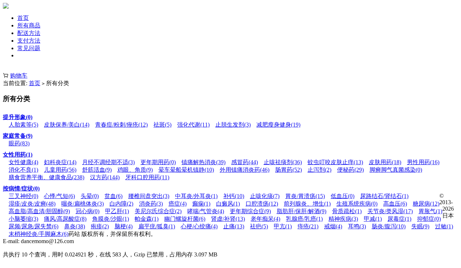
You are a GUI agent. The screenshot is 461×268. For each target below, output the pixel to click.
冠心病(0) (87, 211)
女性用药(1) (17, 154)
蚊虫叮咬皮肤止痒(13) (335, 162)
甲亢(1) (283, 226)
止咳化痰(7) (264, 196)
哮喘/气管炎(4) (205, 211)
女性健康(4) (23, 162)
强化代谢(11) (193, 125)
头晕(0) (90, 196)
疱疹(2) (100, 226)
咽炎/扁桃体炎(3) (82, 204)
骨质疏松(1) (347, 211)
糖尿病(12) (426, 204)
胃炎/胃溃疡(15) (305, 196)
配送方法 (28, 33)
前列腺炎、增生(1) (307, 204)
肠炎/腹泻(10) (389, 226)
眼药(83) (19, 143)
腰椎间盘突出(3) (148, 196)
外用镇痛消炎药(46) (244, 170)
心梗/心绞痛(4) (199, 226)
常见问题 (28, 48)
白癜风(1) (228, 204)
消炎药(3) (151, 204)
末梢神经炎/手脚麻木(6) (38, 234)
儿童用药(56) (60, 170)
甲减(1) (373, 219)
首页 (23, 18)
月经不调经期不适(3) (108, 162)
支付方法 (28, 41)
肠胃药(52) (288, 170)
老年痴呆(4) (265, 219)
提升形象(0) (17, 117)
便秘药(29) (350, 170)
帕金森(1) (146, 219)
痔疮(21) (307, 226)
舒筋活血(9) (97, 170)
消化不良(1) (23, 170)
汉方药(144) (105, 177)
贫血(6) (113, 196)
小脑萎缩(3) (23, 219)
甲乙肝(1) (117, 211)
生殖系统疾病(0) (356, 204)
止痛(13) (233, 226)
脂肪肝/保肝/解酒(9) (301, 211)
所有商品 (28, 25)
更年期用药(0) (158, 162)
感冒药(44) (244, 162)
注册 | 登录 (16, 68)
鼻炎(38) (74, 226)
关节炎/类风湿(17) (390, 211)
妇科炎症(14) (60, 162)
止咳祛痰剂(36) (283, 162)
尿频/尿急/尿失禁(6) (33, 226)
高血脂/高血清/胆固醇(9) (39, 211)
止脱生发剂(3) (233, 125)
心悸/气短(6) (59, 196)
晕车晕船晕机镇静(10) (186, 170)
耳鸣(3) (357, 226)
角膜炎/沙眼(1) (110, 219)
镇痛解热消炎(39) (203, 162)
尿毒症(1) (399, 219)
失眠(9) (420, 226)
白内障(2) (121, 204)
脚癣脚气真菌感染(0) (396, 170)
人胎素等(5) (23, 125)
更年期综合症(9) (250, 211)
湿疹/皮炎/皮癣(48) (32, 204)
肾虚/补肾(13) (228, 219)
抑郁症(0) (429, 219)
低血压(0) (342, 196)
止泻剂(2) (319, 170)
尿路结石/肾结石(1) (384, 196)
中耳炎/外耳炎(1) (196, 196)
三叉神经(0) (23, 196)
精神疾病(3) (343, 219)
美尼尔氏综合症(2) (158, 211)
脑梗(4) (124, 226)
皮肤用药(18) (385, 162)
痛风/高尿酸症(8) (65, 219)
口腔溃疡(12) (262, 204)
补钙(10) (233, 196)
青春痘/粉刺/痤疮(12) (121, 125)
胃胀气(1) (430, 211)
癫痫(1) (201, 204)
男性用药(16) (423, 162)
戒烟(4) (333, 226)
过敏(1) (444, 226)
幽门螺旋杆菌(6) (184, 219)
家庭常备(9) (17, 136)
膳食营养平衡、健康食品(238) (46, 177)
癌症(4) (178, 204)
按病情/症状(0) (21, 188)
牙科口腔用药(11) (147, 177)
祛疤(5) (259, 226)
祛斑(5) (162, 125)
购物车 (18, 76)
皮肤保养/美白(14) (66, 125)
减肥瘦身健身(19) (278, 125)
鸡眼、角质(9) (135, 170)
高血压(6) (395, 204)
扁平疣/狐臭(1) (156, 226)
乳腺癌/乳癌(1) (304, 219)
